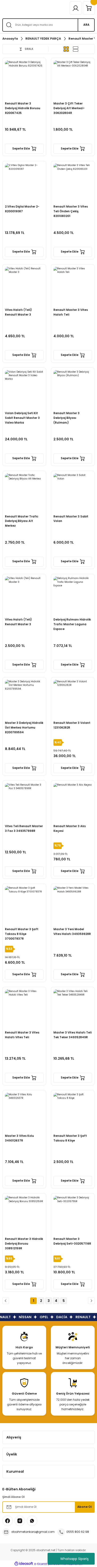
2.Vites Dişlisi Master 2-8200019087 (22, 209)
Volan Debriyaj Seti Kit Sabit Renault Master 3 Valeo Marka (22, 418)
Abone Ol (84, 1507)
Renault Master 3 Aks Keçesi (69, 828)
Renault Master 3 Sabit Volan (70, 519)
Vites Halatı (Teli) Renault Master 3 (18, 312)
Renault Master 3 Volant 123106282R (71, 725)
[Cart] (89, 8)
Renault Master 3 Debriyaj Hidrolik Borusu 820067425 (22, 108)
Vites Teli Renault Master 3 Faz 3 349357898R (24, 828)
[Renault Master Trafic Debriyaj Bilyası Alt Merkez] (24, 492)
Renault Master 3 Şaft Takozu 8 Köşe (70, 1138)
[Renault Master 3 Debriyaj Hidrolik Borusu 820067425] (24, 79)
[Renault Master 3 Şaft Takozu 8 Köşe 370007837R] (24, 905)
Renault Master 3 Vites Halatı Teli (70, 312)
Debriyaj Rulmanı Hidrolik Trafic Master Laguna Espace (72, 624)
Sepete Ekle (21, 148)
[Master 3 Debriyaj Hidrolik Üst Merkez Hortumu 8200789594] (24, 699)
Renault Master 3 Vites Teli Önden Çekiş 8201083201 (70, 211)
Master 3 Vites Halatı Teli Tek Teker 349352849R (72, 1035)
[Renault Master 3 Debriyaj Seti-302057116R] (72, 1215)
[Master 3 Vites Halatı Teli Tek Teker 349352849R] (72, 1008)
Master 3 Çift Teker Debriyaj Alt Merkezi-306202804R (69, 108)
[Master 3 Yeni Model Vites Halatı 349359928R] (72, 905)
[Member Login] (75, 8)
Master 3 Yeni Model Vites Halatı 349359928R (72, 931)
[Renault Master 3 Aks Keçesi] (72, 802)
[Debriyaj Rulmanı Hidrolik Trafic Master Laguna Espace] (72, 595)
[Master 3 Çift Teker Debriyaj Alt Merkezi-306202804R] (72, 79)
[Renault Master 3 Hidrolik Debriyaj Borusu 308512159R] (24, 1215)
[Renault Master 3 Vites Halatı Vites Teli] (24, 1008)
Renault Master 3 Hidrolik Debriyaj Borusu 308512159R (24, 1243)
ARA (86, 25)
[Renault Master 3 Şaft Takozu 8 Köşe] (72, 1112)
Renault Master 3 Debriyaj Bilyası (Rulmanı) (66, 418)
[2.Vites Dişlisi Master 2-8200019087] (24, 182)
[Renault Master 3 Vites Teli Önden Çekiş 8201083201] (72, 182)
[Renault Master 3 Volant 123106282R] (72, 699)
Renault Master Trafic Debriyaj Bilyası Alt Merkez (21, 521)
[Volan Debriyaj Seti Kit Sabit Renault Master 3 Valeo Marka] (24, 389)
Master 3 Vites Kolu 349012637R (19, 1138)
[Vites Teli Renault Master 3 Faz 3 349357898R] (24, 802)
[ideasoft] (23, 1564)
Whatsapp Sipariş (74, 1558)
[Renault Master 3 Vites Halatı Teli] (72, 286)
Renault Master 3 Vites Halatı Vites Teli (22, 1035)
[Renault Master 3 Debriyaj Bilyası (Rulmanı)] (72, 389)
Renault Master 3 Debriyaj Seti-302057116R (72, 1241)
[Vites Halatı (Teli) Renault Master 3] (24, 286)
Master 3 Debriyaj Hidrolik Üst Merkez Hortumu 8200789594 (24, 727)
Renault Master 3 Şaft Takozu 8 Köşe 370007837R (21, 934)
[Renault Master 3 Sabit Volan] (72, 492)
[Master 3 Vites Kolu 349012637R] (24, 1112)
